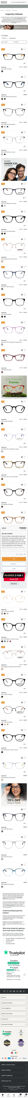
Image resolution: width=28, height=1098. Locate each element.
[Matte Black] (2, 127)
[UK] (12, 1053)
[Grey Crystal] (2, 154)
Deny (14, 568)
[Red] (2, 372)
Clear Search (12, 38)
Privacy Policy (11, 1088)
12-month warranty (10, 943)
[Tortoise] (5, 234)
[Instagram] (10, 991)
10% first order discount (7, 21)
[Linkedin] (17, 991)
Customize (13, 563)
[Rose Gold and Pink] (2, 261)
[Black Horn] (5, 154)
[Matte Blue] (8, 127)
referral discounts (21, 938)
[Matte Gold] (5, 127)
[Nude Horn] (8, 641)
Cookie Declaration (20, 1088)
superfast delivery (17, 21)
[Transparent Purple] (2, 451)
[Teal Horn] (5, 317)
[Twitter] (7, 991)
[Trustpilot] (7, 1035)
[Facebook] (4, 991)
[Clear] (2, 780)
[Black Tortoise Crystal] (2, 641)
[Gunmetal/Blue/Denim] (5, 724)
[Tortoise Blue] (2, 479)
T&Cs (5, 1088)
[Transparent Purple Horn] (2, 344)
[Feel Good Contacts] (4, 2)
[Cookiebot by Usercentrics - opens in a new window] (19, 528)
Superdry (4, 38)
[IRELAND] (16, 1053)
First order (8, 938)
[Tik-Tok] (23, 991)
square (21, 918)
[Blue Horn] (5, 641)
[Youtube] (14, 991)
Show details (19, 554)
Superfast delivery (10, 940)
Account (8, 1096)
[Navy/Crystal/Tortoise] (2, 206)
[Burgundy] (10, 641)
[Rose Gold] (2, 614)
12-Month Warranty (14, 6)
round (11, 919)
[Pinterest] (20, 991)
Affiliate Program (14, 1089)
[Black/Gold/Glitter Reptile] (2, 697)
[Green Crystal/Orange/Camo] (2, 752)
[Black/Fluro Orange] (2, 724)
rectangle (5, 919)
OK (14, 559)
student (12, 938)
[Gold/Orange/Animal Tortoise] (8, 724)
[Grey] (2, 99)
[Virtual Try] (22, 49)
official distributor (18, 18)
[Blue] (2, 887)
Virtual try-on (9, 941)
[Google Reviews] (21, 1036)
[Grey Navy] (2, 289)
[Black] (2, 71)
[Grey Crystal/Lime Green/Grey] (5, 206)
